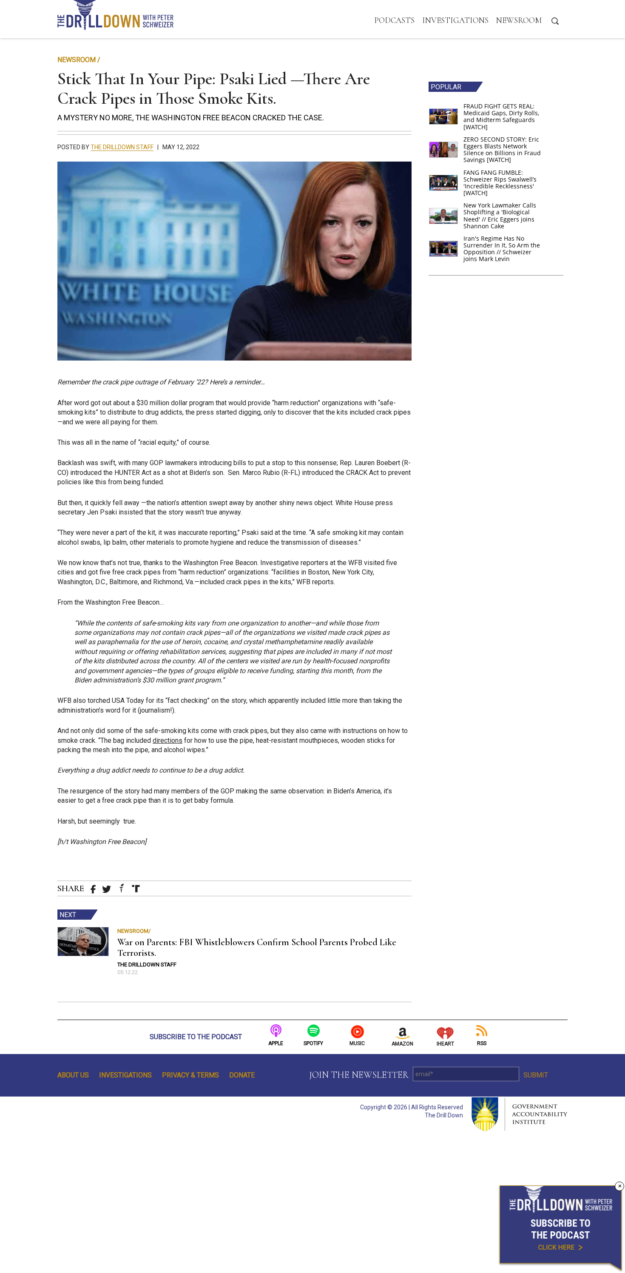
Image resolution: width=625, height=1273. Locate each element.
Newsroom (519, 20)
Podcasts (394, 20)
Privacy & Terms (190, 1075)
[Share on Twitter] (106, 889)
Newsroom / (78, 60)
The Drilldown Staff (122, 147)
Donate (242, 1075)
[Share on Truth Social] (136, 889)
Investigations (455, 20)
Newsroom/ (134, 931)
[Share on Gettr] (121, 888)
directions (167, 740)
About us (73, 1075)
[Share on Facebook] (93, 889)
